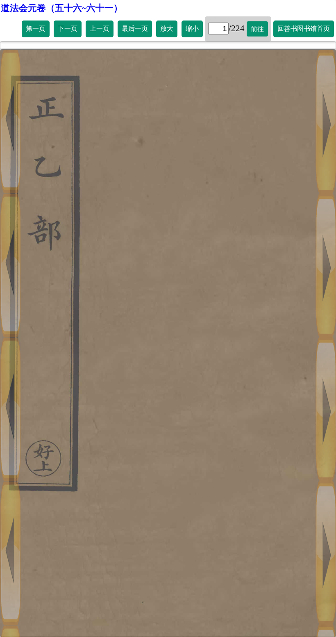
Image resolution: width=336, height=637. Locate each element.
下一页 (67, 28)
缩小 (192, 28)
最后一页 (135, 28)
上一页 (99, 28)
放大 (166, 28)
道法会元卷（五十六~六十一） (62, 8)
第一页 (35, 28)
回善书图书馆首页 (303, 28)
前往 (257, 28)
